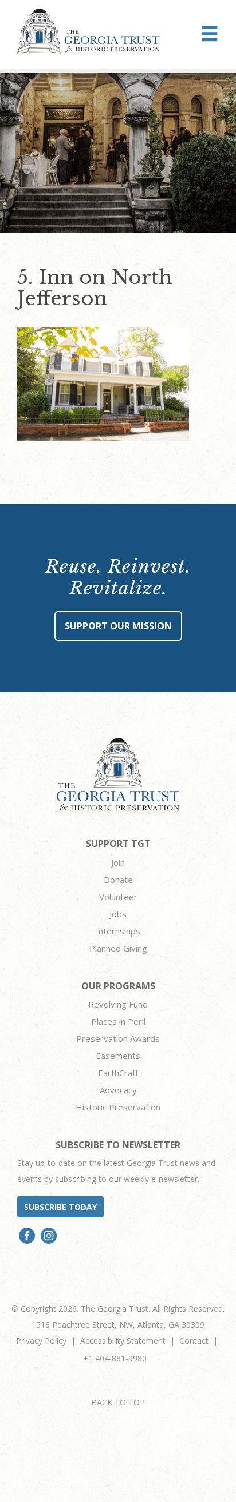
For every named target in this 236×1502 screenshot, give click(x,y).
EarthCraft (118, 1072)
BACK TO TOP (118, 1402)
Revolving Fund (118, 1004)
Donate (118, 879)
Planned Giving (118, 948)
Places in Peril (118, 1021)
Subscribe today (60, 1206)
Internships (118, 931)
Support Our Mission (118, 626)
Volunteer (118, 896)
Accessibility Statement (123, 1340)
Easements (118, 1055)
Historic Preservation (118, 1107)
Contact (194, 1340)
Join (118, 862)
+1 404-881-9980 (115, 1358)
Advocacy (118, 1090)
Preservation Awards (118, 1038)
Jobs (118, 914)
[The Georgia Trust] (88, 31)
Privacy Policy (41, 1340)
